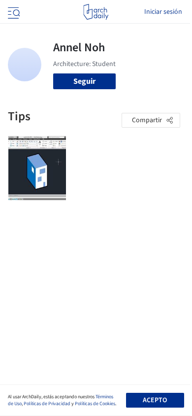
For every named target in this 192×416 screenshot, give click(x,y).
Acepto (155, 400)
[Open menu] (13, 12)
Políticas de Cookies (95, 403)
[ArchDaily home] (95, 12)
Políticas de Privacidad (47, 403)
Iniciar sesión (163, 11)
